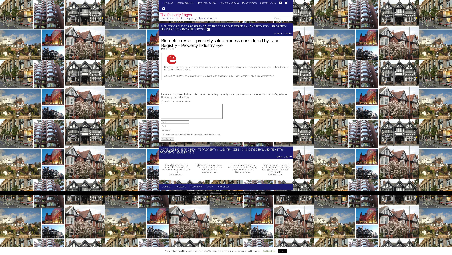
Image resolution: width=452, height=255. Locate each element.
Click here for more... (176, 174)
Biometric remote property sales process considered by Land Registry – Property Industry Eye (223, 75)
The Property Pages (176, 15)
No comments (168, 49)
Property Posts (194, 29)
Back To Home (284, 34)
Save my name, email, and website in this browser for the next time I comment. (192, 135)
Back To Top (283, 157)
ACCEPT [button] (282, 251)
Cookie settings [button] (269, 251)
